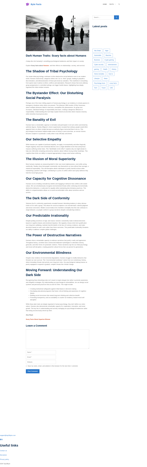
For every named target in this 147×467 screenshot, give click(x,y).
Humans (46, 65)
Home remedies (99, 74)
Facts (111, 4)
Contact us (3, 450)
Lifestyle (97, 78)
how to (111, 74)
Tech (95, 88)
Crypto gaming (109, 60)
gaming (96, 69)
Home (105, 4)
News (106, 78)
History (114, 69)
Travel (103, 88)
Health (105, 69)
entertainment (112, 64)
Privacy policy (4, 459)
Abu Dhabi (97, 50)
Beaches (108, 55)
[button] (119, 4)
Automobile (97, 55)
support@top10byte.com (8, 435)
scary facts (113, 83)
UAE (111, 88)
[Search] (116, 17)
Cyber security (99, 64)
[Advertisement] (107, 120)
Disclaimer (3, 455)
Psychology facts (99, 83)
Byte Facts (36, 4)
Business (97, 60)
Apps (106, 50)
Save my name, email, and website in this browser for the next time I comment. (53, 366)
